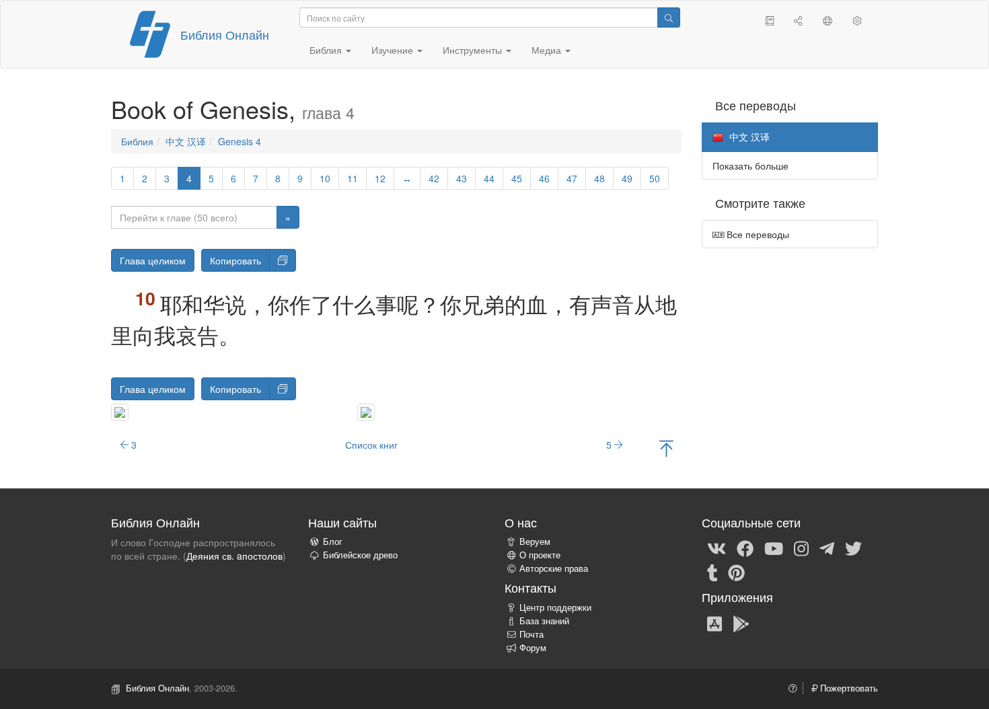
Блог (332, 541)
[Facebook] (745, 547)
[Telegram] (826, 547)
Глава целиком (153, 260)
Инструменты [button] (474, 50)
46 (544, 178)
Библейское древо (360, 555)
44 (489, 178)
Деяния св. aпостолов (234, 555)
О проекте (539, 555)
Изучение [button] (393, 50)
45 (516, 178)
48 (599, 178)
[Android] (741, 623)
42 (434, 178)
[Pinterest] (736, 572)
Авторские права (553, 568)
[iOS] (714, 623)
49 (627, 178)
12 (380, 178)
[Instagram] (801, 547)
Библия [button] (326, 50)
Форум (532, 648)
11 (352, 178)
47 (571, 178)
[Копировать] (282, 260)
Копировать (235, 260)
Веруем (534, 541)
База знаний (544, 621)
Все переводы (756, 234)
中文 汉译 (186, 141)
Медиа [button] (548, 50)
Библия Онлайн (224, 34)
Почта (531, 634)
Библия (137, 141)
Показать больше (750, 165)
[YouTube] (773, 547)
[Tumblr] (712, 572)
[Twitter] (853, 547)
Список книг (371, 444)
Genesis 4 (239, 141)
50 (654, 178)
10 (325, 178)
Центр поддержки (555, 607)
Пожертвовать (847, 688)
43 (461, 178)
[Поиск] (668, 17)
